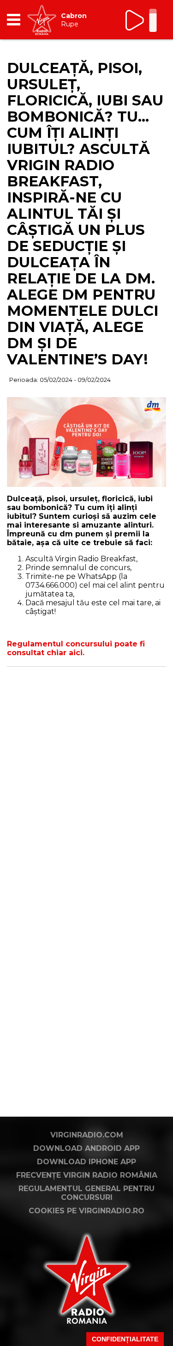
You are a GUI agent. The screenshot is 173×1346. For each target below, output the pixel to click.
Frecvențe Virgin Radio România (86, 1175)
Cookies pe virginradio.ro (86, 1210)
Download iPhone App (86, 1161)
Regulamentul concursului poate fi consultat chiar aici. (76, 648)
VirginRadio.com (86, 1135)
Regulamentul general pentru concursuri (86, 1193)
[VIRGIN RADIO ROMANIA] (42, 19)
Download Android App (86, 1148)
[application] (143, 20)
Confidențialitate (125, 1339)
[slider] (153, 21)
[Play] (135, 20)
